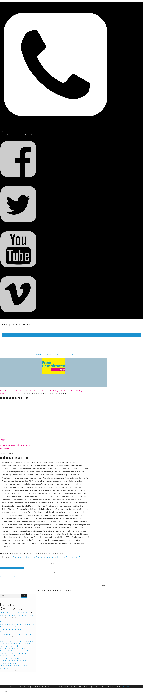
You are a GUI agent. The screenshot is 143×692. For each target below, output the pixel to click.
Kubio (128, 686)
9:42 (65, 354)
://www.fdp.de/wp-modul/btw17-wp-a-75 (46, 557)
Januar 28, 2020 (53, 354)
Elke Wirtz (38, 354)
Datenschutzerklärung (17, 615)
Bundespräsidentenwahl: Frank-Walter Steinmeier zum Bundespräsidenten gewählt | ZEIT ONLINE (18, 629)
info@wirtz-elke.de (15, 613)
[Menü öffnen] (71, 335)
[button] (71, 691)
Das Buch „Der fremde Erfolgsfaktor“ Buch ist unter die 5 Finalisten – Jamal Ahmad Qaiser (17, 646)
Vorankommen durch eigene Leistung (49, 390)
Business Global (12, 568)
